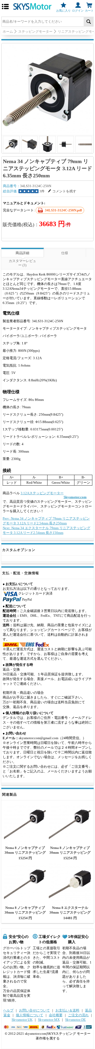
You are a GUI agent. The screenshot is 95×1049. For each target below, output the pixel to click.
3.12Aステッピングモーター (42, 493)
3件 (42, 191)
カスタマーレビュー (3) (22, 263)
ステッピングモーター (35, 32)
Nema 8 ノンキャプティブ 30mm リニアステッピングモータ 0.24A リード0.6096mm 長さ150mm (25, 855)
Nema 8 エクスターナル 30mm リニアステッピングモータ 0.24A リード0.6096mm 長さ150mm (70, 915)
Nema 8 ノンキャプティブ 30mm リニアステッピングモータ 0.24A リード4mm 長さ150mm (25, 915)
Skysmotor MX (49, 1020)
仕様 (64, 253)
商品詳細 (22, 253)
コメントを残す (64, 191)
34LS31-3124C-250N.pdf (63, 210)
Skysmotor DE (75, 1020)
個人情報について (29, 1015)
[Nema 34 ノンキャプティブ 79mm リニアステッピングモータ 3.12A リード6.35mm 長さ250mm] (47, 89)
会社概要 (56, 1015)
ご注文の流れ (78, 1015)
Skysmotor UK (22, 1020)
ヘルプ (8, 1010)
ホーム (8, 32)
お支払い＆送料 (67, 1010)
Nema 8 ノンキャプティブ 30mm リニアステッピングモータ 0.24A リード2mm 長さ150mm (70, 855)
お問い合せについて (34, 1010)
